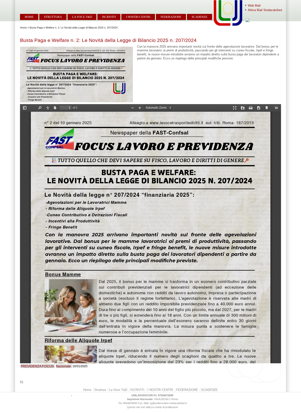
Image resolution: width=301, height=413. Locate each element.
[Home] (17, 2)
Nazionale (63, 366)
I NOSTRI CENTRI (138, 17)
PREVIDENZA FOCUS (37, 366)
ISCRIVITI (109, 17)
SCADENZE (199, 17)
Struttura (53, 17)
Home (29, 17)
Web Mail (254, 5)
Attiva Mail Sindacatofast (265, 10)
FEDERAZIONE (171, 17)
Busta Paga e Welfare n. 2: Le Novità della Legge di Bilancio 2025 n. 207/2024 (108, 40)
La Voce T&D (82, 17)
